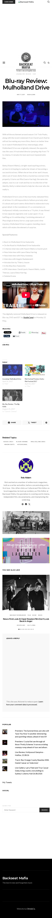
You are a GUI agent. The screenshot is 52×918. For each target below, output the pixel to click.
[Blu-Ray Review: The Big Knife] (12, 395)
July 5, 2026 (31, 625)
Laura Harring (22, 441)
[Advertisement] (26, 31)
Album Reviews (23, 542)
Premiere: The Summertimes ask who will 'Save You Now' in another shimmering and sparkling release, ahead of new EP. (32, 734)
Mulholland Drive (38, 441)
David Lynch (8, 441)
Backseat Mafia (15, 878)
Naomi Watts (9, 444)
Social (5, 790)
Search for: (6, 806)
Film (20, 516)
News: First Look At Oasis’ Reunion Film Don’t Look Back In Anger (26, 620)
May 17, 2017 (21, 94)
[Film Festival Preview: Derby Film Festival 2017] (35, 370)
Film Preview (28, 516)
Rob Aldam (31, 94)
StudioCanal (28, 317)
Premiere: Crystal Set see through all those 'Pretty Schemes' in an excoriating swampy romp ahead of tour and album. (31, 744)
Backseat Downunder (18, 615)
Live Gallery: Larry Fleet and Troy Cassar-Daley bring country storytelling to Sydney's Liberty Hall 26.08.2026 (32, 771)
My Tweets (7, 782)
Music (32, 542)
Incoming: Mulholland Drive (11, 379)
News (40, 615)
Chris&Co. (31, 909)
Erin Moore (31, 552)
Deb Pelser (21, 625)
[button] (49, 63)
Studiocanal (22, 444)
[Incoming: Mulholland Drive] (12, 370)
